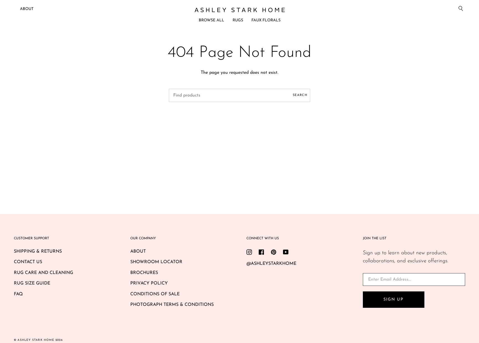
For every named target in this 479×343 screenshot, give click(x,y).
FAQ (18, 294)
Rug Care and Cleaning (43, 273)
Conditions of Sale (155, 294)
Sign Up (393, 300)
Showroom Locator (156, 262)
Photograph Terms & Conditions (172, 305)
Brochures (144, 273)
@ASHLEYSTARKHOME (271, 263)
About (27, 9)
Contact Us (28, 262)
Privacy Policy (149, 283)
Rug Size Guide (32, 283)
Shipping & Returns (38, 251)
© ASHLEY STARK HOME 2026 (38, 340)
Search (300, 95)
